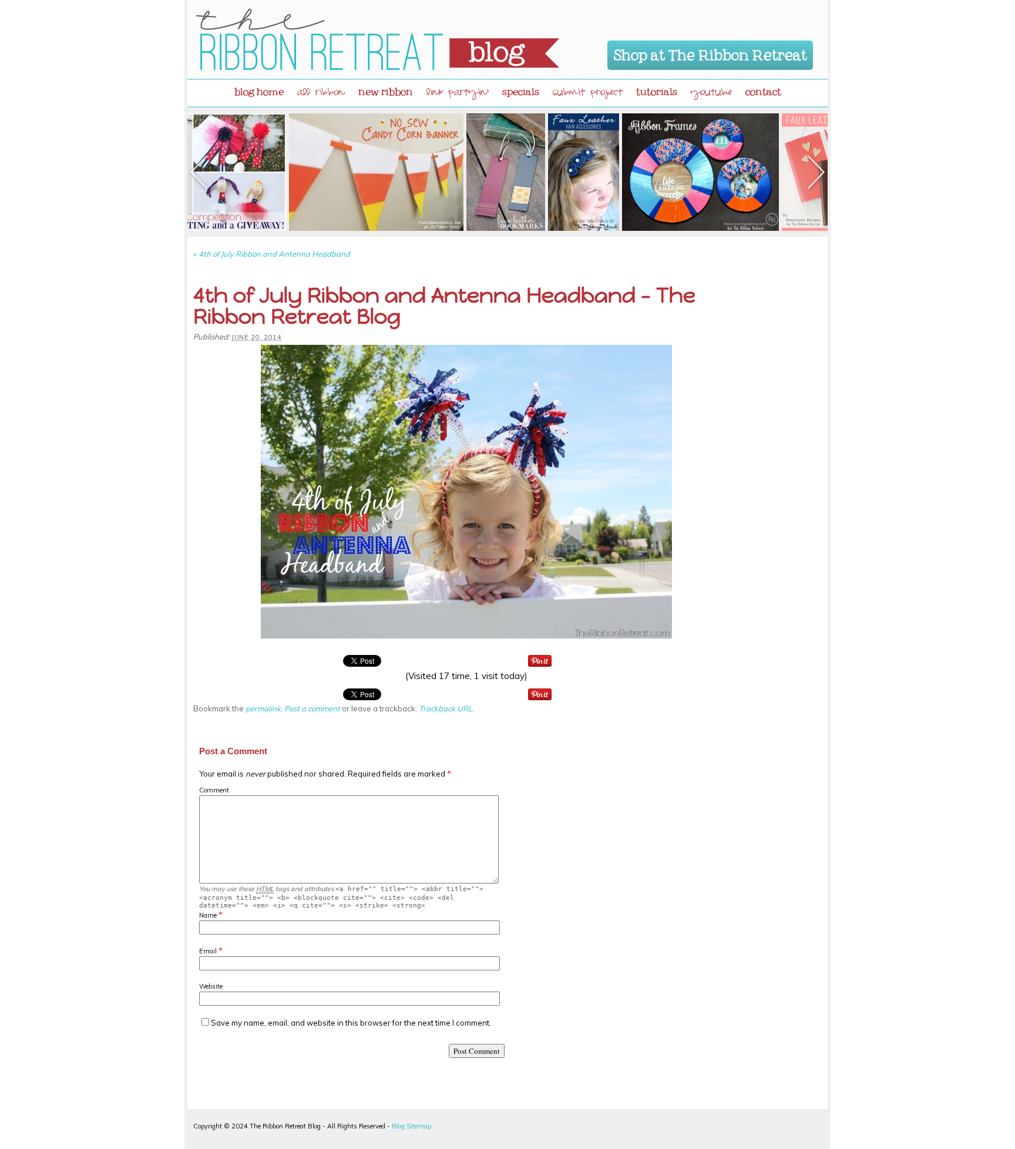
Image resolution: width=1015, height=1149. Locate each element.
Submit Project (588, 93)
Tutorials (656, 89)
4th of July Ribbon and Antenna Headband (271, 253)
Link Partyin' (457, 93)
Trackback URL (445, 708)
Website (211, 986)
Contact (763, 89)
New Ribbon (385, 89)
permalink (263, 708)
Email (208, 951)
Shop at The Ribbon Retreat (710, 53)
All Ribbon (321, 93)
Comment (214, 790)
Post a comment (312, 708)
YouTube (711, 93)
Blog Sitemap (411, 1126)
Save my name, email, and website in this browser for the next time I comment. (351, 1022)
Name (208, 915)
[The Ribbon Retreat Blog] (377, 39)
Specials (520, 89)
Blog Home (259, 89)
